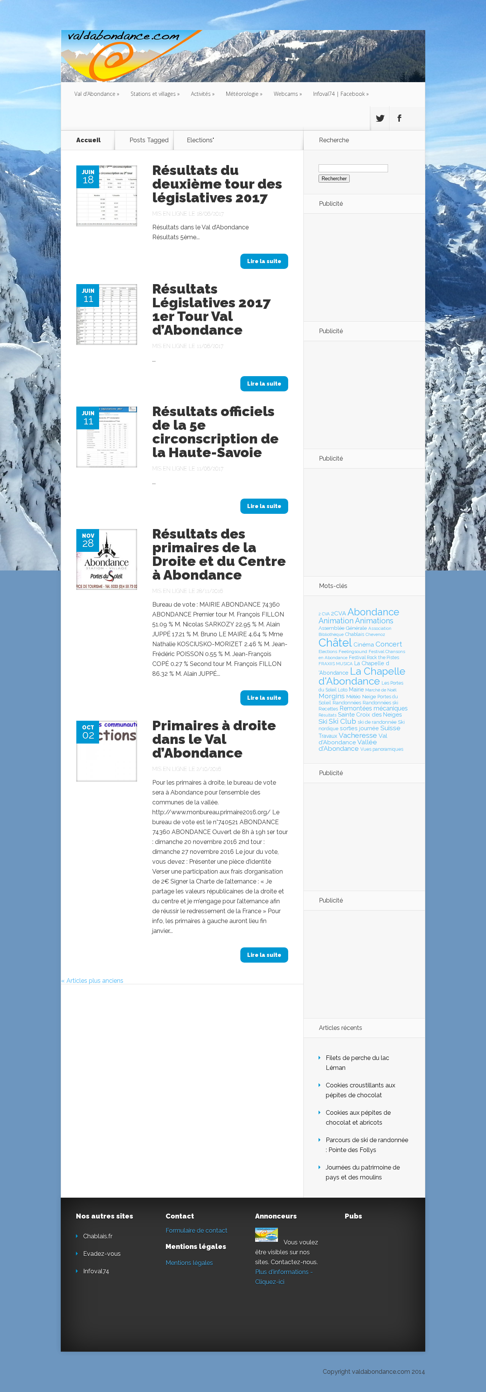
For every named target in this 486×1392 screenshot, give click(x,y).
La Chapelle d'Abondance (362, 676)
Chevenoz (375, 634)
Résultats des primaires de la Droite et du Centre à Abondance (219, 554)
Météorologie (244, 93)
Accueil (88, 140)
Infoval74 (96, 1271)
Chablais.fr (97, 1236)
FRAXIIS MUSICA (336, 663)
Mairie (356, 689)
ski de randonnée (377, 722)
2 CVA (324, 614)
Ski (323, 721)
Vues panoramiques (381, 749)
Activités (203, 93)
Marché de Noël (380, 690)
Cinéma (363, 644)
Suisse (390, 728)
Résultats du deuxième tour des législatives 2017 (217, 183)
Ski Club (342, 721)
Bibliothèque (331, 634)
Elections (328, 651)
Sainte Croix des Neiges (370, 714)
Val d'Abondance (353, 739)
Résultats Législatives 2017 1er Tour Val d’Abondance (211, 309)
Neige (369, 696)
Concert (389, 644)
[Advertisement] (360, 267)
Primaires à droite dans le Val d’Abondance (214, 739)
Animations (374, 620)
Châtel (335, 642)
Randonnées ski (380, 703)
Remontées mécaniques (373, 708)
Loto (342, 690)
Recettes (328, 709)
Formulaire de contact (196, 1230)
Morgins (332, 696)
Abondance (373, 612)
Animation (336, 620)
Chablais (354, 634)
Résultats (327, 715)
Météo (353, 696)
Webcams (288, 93)
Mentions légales (189, 1262)
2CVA (338, 613)
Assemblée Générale (343, 628)
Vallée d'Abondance (348, 745)
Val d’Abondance (96, 93)
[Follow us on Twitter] (379, 118)
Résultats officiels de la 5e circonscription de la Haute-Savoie (215, 431)
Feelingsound (353, 651)
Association (379, 628)
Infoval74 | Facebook (341, 93)
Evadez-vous (102, 1253)
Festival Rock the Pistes (374, 657)
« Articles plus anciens (92, 980)
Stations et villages (155, 93)
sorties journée (359, 728)
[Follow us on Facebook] (399, 118)
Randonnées (347, 703)
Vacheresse (358, 735)
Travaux (328, 736)
